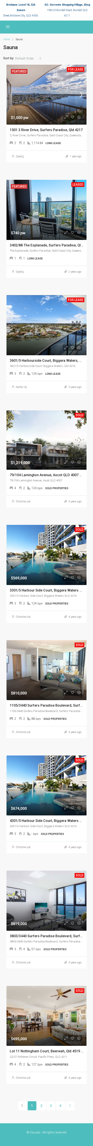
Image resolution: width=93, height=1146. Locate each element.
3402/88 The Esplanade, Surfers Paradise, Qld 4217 (50, 245)
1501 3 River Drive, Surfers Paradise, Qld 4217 (46, 130)
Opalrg (20, 156)
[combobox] (28, 58)
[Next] (70, 1105)
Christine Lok (23, 501)
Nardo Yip (21, 387)
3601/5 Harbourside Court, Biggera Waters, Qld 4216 (51, 360)
